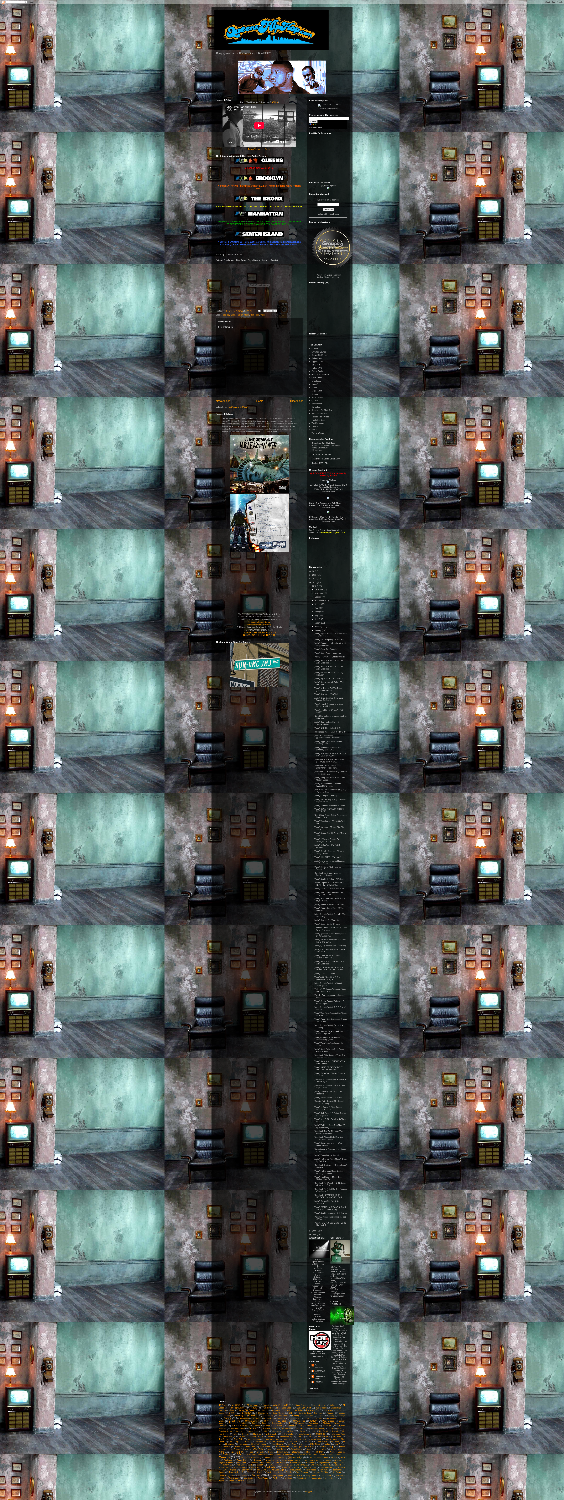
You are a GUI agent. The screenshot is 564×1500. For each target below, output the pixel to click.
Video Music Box (295, 1475)
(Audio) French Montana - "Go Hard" (329, 904)
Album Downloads (302, 1405)
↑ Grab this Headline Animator (328, 108)
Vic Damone (242, 1475)
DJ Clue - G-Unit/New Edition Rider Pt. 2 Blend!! (338, 1269)
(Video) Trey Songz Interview (328, 275)
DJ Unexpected (299, 1421)
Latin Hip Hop (294, 1442)
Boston (221, 1413)
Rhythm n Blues (226, 1463)
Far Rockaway (239, 1425)
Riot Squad (281, 1463)
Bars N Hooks (321, 1408)
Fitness (257, 1426)
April (317, 619)
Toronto (222, 1472)
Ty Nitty (324, 1472)
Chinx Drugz (239, 1416)
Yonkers (288, 1478)
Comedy (295, 1416)
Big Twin (298, 1410)
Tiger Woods (311, 1470)
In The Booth (271, 1434)
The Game (261, 1470)
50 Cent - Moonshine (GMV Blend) (337, 1278)
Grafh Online (317, 378)
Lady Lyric (317, 1299)
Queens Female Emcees (274, 1458)
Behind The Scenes (247, 1410)
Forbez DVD (317, 368)
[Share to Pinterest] (275, 310)
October (318, 597)
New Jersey (282, 1449)
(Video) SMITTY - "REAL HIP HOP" (329, 889)
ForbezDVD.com (295, 1426)
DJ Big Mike (294, 1418)
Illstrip (317, 1301)
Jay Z (310, 1437)
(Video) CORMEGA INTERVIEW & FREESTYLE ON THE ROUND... (329, 968)
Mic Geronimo (265, 1447)
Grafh (330, 1428)
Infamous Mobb (338, 1434)
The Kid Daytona (317, 1319)
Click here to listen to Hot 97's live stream (317, 1353)
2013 (314, 575)
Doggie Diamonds (296, 1423)
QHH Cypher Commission (256, 1454)
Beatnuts (222, 1410)
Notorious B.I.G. (237, 1452)
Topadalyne (337, 1470)
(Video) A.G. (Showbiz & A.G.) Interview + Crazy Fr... (327, 978)
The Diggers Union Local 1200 (326, 459)
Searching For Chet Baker (323, 410)
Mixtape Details (282, 1447)
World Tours (263, 1478)
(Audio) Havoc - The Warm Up (326, 920)
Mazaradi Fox (224, 1447)
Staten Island (327, 1467)
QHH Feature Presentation (281, 1454)
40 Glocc (223, 1405)
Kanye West (316, 1439)
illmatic (232, 1480)
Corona (227, 1418)
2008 (314, 1234)
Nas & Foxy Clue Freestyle (339, 1365)
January (318, 630)
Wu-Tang (276, 1478)
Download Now (328, 491)
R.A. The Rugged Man (318, 1458)
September (319, 600)
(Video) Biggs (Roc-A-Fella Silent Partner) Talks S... (328, 742)
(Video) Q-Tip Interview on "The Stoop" (330, 946)
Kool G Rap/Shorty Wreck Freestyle (339, 1382)
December (319, 589)
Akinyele (266, 1405)
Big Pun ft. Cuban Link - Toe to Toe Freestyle (338, 1359)
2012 (314, 579)
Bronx (232, 1413)
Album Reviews (319, 1405)
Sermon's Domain (319, 413)
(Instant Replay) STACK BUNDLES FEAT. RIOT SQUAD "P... (329, 884)
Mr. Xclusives (317, 397)
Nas (269, 1449)
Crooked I (256, 1418)
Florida (267, 1426)
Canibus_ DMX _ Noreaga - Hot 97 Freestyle (338, 1328)
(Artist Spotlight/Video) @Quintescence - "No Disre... (327, 736)
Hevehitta (335, 1431)
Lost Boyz (291, 1444)
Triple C (250, 1472)
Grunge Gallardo (318, 1303)
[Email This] (264, 310)
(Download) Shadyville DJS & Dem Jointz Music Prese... (328, 1138)
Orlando (260, 1452)
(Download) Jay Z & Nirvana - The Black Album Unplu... (328, 1132)
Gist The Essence (317, 1292)
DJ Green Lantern (252, 1421)
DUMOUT (313, 1421)
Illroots (314, 387)
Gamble (317, 1314)
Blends (338, 1410)
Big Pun (287, 1410)
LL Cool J (247, 1442)
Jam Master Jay (285, 1437)
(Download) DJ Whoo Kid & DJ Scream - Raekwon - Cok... (330, 1184)
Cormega (341, 1416)
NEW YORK (258, 1449)
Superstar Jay (246, 1470)
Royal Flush (324, 1463)
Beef (232, 1410)
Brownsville (263, 1413)
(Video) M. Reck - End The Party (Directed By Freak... (328, 689)
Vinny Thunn (311, 1475)
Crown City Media (319, 355)
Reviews (338, 1460)
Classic (252, 1415)
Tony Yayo (323, 1470)
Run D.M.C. (227, 1465)
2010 (314, 586)
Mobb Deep (327, 1446)
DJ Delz (307, 1418)
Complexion (318, 1321)
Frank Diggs (312, 1426)
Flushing (278, 1426)
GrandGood (316, 381)
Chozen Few (317, 1286)
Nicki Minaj (321, 1449)
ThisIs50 (315, 426)
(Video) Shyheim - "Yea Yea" (326, 694)
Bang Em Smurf (304, 1408)
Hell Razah (323, 1431)
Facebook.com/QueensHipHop (259, 624)
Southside (269, 1467)
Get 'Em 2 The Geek (320, 374)
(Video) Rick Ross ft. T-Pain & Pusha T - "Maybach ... (330, 1114)
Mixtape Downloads (304, 1446)
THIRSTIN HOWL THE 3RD (317, 1307)
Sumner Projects (229, 1470)
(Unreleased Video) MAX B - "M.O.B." (330, 732)
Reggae (328, 1460)
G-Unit (252, 1428)
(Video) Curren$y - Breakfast (326, 649)
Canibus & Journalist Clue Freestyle (339, 1337)
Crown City (269, 1418)
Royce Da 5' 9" (339, 1463)
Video (262, 315)
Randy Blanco (243, 1460)
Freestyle (327, 1425)
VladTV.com (325, 1475)
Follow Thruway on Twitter (259, 149)
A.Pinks (317, 1281)
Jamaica (300, 1437)
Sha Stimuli (315, 1465)
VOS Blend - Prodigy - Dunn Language (336, 1291)
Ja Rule (242, 1437)
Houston (245, 1434)
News (309, 1449)
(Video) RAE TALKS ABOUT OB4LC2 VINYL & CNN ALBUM (330, 754)
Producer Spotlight (337, 1452)
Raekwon (228, 1460)
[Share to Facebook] (272, 310)
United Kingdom (226, 1475)
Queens (224, 1457)
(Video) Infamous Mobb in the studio (329, 805)
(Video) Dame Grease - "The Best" (328, 1097)
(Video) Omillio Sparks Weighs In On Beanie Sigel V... (329, 1002)
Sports (296, 1467)
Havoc (303, 1431)
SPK (251, 1465)
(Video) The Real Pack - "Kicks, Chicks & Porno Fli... (327, 956)
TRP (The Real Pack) (317, 1274)
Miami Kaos (250, 1447)
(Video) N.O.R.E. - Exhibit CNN (327, 728)
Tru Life (260, 1472)
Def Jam (232, 1423)
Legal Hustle (317, 391)
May (317, 615)
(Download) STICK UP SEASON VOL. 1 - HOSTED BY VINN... (330, 761)
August (318, 604)
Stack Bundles (310, 1467)
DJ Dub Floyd (234, 1421)
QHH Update (319, 1454)
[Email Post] (259, 311)
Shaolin (338, 1465)
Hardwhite (277, 1431)
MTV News (315, 1444)
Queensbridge (295, 1457)
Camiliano (318, 1413)
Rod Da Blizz (296, 1463)
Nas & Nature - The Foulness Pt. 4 (339, 1347)
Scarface (271, 1465)
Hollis (235, 1434)
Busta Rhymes (278, 1413)
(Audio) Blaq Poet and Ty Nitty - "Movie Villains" (327, 723)
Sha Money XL (302, 1465)
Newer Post (223, 401)
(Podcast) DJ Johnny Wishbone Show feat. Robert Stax (330, 990)
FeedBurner (334, 214)
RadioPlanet (317, 404)
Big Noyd (276, 1410)
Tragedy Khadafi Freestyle (339, 1369)
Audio (254, 1407)
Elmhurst (326, 1423)
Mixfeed (315, 394)
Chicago (226, 1416)
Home (259, 401)
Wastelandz (234, 1478)
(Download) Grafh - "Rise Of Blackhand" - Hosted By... (326, 767)
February (319, 626)
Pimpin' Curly (282, 1452)
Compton (320, 1416)
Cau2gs (342, 1413)
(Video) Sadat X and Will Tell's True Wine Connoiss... (329, 962)
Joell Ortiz (238, 1439)
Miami (246, 315)
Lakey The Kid (260, 1442)
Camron (330, 1413)
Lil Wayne (229, 1444)
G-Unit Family (317, 371)
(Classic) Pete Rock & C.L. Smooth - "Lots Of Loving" (329, 1102)
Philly (270, 1452)
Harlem (240, 315)
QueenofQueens (319, 1372)
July (317, 608)
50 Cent (235, 1405)
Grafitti (339, 1428)
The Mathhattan (318, 423)
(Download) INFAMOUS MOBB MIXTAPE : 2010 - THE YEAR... (329, 1196)
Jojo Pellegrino (253, 1439)
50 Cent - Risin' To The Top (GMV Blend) (338, 1285)
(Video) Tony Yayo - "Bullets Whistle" (329, 657)
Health (313, 1431)
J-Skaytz (318, 1277)
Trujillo (317, 1259)
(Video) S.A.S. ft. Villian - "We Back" (329, 879)
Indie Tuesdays (305, 1434)
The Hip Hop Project (320, 417)
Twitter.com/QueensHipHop (259, 622)
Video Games (277, 1475)
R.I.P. (342, 1458)
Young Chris (316, 1478)
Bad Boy (226, 315)
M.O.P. (303, 1444)
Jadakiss (271, 1437)
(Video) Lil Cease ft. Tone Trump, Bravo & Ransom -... (328, 1108)
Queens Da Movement (250, 1458)
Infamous (320, 1434)
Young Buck (301, 1478)
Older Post (296, 401)
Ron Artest (316, 407)
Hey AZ (315, 384)
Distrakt (317, 1295)
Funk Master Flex (238, 1428)
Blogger (308, 1491)
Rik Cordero (266, 1463)
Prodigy (319, 1451)
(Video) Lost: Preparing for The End (329, 640)
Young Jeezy (330, 1478)
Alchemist (334, 1405)
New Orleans (296, 1449)
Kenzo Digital (331, 1439)
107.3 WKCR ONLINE (321, 454)
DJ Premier (268, 1421)
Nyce (251, 1452)
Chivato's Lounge (319, 352)
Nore (221, 1451)
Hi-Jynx (317, 1317)
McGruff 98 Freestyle (339, 1378)
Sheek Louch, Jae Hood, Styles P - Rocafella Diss (339, 1352)
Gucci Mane (240, 1431)
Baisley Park (269, 1408)
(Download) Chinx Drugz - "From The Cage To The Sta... (329, 1056)
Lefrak (307, 1441)
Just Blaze (302, 1439)
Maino (327, 1444)
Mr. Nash (318, 1268)
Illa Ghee (257, 1434)
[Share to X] (269, 310)
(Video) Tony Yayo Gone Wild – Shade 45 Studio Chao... (330, 1014)
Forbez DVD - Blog (320, 463)
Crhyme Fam (243, 1418)
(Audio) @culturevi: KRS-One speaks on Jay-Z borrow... (330, 935)
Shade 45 (327, 1465)
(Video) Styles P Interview (328, 277)
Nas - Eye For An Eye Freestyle (339, 1373)
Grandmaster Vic (225, 1431)
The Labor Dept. (318, 420)
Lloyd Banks (277, 1444)
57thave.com (252, 1405)
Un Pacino (337, 1472)
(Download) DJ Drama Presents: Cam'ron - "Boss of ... (327, 874)
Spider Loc (286, 1467)
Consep (331, 1416)
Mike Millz (317, 1279)
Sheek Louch (224, 1467)
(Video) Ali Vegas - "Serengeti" (327, 796)
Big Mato (264, 1410)
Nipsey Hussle (318, 1262)
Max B (337, 1444)
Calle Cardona (305, 1413)
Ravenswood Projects (291, 1460)
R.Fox (334, 1458)
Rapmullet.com (272, 1460)
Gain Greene (300, 1428)
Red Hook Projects (312, 1460)
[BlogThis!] (267, 310)
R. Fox (317, 1266)
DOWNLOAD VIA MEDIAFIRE (259, 635)
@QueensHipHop (328, 186)
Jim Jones (336, 1437)
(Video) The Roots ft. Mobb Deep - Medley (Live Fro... (328, 1178)
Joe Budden (224, 1439)
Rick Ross (254, 315)
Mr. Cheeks (235, 1449)
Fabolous (223, 1426)
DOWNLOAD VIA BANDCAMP (259, 632)
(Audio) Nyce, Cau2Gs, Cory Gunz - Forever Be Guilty (329, 699)
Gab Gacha (286, 1428)
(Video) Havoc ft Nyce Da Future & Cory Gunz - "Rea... (329, 893)
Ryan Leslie (241, 1465)
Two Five (316, 1472)
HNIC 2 (266, 1431)
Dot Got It (316, 365)
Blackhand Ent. (312, 1410)
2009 (314, 1231)
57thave (315, 349)
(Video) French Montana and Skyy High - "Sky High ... (328, 705)
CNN (291, 1413)
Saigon (260, 1465)
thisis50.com (243, 1480)
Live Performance (258, 1444)
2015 (314, 571)
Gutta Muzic (254, 1431)
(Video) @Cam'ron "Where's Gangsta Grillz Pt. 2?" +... (329, 1074)
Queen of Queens (335, 1454)
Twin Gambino (302, 1472)
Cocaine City (268, 1416)
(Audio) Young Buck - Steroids (327, 1155)
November (319, 593)
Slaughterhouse (240, 1467)
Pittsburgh (295, 1452)
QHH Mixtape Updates (303, 1454)
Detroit (243, 1423)
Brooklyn (246, 1413)
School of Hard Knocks (285, 1465)
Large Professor (277, 1442)
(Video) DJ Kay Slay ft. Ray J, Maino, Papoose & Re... (330, 800)
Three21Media (295, 1470)
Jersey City (323, 1437)
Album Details (280, 1405)
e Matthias (318, 1382)
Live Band (243, 1444)
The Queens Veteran (319, 1377)
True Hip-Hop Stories (274, 1472)
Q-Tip (239, 1454)
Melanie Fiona (318, 1264)
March (317, 623)
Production (227, 1454)
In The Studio (287, 1434)
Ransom (257, 1460)
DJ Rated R (283, 1421)
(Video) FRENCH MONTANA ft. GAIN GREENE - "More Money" (330, 1208)
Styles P (341, 1467)
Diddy (233, 315)
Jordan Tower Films (271, 1439)
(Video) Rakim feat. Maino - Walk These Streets (328, 1144)
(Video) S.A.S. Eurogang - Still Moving (330, 1213)
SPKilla (274, 102)
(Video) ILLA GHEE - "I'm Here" (327, 857)
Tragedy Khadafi (236, 1472)
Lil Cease (335, 1442)
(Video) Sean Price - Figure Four (327, 653)
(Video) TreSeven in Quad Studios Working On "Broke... (328, 1172)
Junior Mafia (288, 1439)
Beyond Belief (318, 1310)
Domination (313, 1423)
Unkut (314, 430)
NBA (246, 1449)
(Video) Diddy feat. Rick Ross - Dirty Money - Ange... (329, 778)
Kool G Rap (233, 1442)
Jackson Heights (256, 1437)
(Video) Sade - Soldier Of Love (327, 924)
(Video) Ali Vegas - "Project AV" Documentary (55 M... (327, 1038)
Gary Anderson (318, 1366)
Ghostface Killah (317, 1428)
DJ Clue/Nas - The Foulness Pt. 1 (339, 1343)
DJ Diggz (319, 1418)
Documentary (277, 1423)
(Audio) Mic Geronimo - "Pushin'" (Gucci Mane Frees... (328, 784)
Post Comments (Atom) (238, 407)
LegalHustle (322, 1442)
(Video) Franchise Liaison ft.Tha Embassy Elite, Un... (327, 748)
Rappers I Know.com (317, 1289)
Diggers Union (317, 361)
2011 (314, 582)
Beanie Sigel (336, 1408)
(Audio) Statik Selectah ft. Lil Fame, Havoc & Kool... (329, 1050)
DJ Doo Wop (332, 1418)
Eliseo (317, 1284)
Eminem (337, 1423)
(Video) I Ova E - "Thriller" (325, 973)
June (317, 612)
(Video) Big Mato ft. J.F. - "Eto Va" (328, 678)
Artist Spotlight (236, 1407)
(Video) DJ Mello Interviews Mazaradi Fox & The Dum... (330, 941)
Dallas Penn (317, 358)
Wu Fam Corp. (318, 433)
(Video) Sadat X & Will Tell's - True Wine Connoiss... (328, 661)
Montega (317, 1297)
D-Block (281, 1418)
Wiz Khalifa (248, 1478)
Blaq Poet (328, 1410)
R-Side (317, 1270)
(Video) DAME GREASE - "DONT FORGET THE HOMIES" (328, 1068)
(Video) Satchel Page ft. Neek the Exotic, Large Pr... (328, 1032)
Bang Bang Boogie (285, 1408)
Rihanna (254, 1463)
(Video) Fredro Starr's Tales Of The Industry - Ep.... (329, 909)
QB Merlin (316, 400)
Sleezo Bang (256, 1467)
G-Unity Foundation (270, 1428)
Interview (227, 1436)
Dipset (264, 1423)
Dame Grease (328, 1421)
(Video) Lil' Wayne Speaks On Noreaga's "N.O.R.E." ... (326, 840)
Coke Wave (283, 1416)
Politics (307, 1452)
